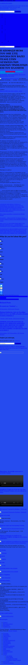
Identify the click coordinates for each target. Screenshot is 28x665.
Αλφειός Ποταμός (14, 309)
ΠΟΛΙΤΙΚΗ (6, 15)
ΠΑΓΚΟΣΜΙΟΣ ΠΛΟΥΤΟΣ (13, 29)
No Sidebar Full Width (11, 658)
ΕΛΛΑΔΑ (5, 25)
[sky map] (2, 565)
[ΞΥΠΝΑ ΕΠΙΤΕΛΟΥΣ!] (6, 616)
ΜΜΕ (4, 649)
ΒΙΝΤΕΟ (5, 31)
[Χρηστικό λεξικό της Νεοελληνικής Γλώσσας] (12, 528)
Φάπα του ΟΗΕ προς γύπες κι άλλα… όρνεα (11, 91)
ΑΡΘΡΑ (5, 653)
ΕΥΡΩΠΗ (8, 22)
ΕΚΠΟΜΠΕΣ (6, 650)
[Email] (14, 288)
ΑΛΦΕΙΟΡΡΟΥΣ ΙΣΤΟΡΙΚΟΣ (11, 32)
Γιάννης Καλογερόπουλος (12, 78)
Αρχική (5, 14)
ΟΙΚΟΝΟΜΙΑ (6, 28)
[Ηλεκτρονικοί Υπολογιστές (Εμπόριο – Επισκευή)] (13, 512)
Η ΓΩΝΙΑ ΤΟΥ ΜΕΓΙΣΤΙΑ (13, 37)
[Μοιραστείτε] (14, 293)
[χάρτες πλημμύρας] (5, 577)
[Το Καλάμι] (3, 553)
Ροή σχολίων (6, 625)
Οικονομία (16, 295)
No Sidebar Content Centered (13, 660)
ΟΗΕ (12, 295)
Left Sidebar (9, 656)
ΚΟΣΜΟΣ (5, 17)
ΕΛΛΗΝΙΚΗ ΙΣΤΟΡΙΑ (12, 34)
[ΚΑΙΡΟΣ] (3, 559)
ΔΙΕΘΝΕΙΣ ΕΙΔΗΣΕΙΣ (9, 27)
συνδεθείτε (17, 340)
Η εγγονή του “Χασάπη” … (9, 306)
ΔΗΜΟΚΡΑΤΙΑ (10, 18)
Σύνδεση (5, 622)
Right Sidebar (9, 657)
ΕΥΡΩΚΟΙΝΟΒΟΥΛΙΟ (12, 24)
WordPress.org (6, 626)
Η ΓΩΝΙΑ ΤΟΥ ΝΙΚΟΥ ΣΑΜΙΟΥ (14, 38)
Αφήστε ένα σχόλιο (9, 76)
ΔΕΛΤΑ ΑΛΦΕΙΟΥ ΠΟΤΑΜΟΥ (14, 39)
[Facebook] (14, 290)
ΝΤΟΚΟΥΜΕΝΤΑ (10, 71)
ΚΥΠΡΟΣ (8, 20)
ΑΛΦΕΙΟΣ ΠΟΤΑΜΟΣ (6, 3)
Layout (5, 654)
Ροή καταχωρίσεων (8, 624)
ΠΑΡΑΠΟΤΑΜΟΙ (14, 41)
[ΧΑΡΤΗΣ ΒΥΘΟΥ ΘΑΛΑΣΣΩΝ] (9, 571)
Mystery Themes (13, 630)
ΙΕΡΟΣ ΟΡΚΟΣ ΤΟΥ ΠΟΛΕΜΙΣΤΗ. (9, 299)
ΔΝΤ (5, 295)
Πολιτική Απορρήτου (8, 663)
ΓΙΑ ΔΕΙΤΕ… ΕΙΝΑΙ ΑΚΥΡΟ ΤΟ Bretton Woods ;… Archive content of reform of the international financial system (13, 219)
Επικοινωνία (6, 661)
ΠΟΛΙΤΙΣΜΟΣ (10, 35)
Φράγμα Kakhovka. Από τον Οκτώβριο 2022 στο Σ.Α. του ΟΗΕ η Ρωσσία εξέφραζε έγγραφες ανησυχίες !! (14, 313)
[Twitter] (14, 285)
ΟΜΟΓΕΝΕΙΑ (10, 21)
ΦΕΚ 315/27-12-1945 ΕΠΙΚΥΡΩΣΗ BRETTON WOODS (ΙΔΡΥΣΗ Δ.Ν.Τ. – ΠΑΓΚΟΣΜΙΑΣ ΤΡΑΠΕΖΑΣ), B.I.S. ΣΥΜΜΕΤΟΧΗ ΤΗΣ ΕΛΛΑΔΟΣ (14, 225)
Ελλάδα (9, 295)
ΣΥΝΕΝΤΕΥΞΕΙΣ (8, 651)
